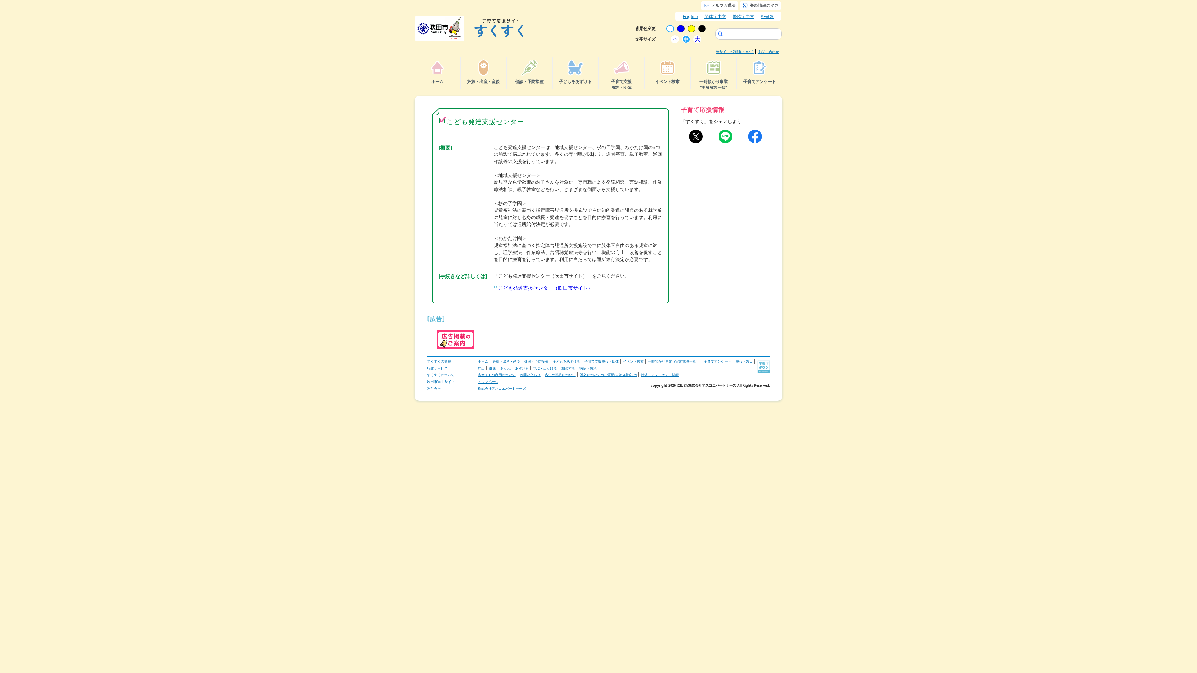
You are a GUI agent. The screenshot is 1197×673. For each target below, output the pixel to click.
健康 (492, 368)
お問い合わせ (768, 51)
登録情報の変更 (764, 5)
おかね (505, 368)
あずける (522, 368)
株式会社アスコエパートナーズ (502, 388)
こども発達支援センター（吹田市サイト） (545, 287)
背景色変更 (645, 28)
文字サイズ (645, 39)
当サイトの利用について (735, 51)
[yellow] (691, 28)
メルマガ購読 (723, 5)
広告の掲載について (560, 374)
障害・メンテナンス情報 (660, 374)
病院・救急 (588, 368)
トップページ (488, 381)
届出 (481, 368)
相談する (568, 368)
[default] (670, 28)
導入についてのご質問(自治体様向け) (608, 374)
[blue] (681, 28)
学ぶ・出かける (545, 368)
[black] (702, 28)
